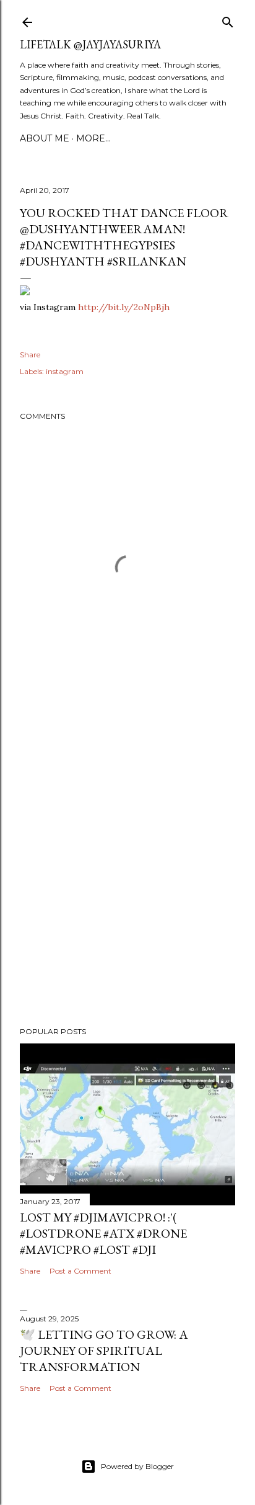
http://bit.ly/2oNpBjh (124, 307)
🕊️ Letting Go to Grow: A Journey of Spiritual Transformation (104, 1350)
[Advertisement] (127, 868)
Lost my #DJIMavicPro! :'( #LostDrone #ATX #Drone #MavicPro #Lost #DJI (103, 1233)
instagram (65, 371)
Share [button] (30, 354)
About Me (44, 138)
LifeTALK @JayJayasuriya (90, 44)
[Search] (227, 19)
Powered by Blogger (137, 1466)
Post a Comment (80, 1270)
